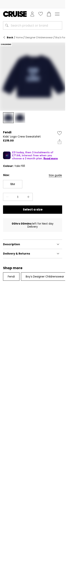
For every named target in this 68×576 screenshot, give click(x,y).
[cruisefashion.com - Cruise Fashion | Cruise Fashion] (15, 14)
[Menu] (57, 14)
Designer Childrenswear (39, 37)
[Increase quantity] (29, 197)
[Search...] (7, 25)
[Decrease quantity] (6, 197)
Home (19, 37)
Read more (50, 158)
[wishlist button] (40, 14)
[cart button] (49, 14)
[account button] (32, 14)
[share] (59, 142)
